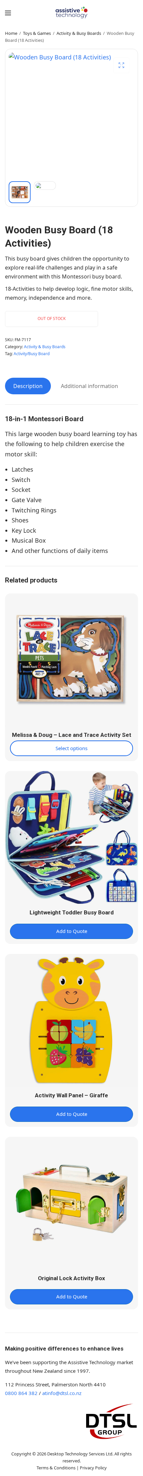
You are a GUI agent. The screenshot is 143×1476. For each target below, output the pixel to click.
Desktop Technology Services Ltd (79, 1454)
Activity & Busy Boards (79, 33)
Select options (71, 748)
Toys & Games (37, 33)
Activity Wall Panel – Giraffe (71, 1095)
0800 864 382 (21, 1393)
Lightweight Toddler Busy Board (72, 912)
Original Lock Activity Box (71, 1278)
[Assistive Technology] (72, 12)
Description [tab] (28, 386)
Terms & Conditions (56, 1468)
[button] (121, 65)
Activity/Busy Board (32, 353)
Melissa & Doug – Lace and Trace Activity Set (71, 735)
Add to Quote (71, 931)
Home (11, 33)
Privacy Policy (93, 1468)
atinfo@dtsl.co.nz (61, 1393)
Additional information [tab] (89, 386)
